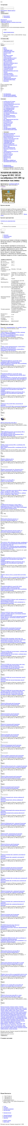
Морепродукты (7, 77)
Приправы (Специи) (8, 74)
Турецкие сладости (8, 69)
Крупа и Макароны (9, 115)
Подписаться (4, 1035)
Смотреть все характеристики (8, 221)
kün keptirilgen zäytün (20, 1026)
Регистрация (4, 10)
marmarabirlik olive (19, 1018)
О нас (4, 1106)
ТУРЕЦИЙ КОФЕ (8, 109)
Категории (6, 132)
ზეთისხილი (12, 1022)
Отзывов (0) (6, 237)
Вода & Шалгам (7, 120)
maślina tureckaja (4, 1028)
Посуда (5, 49)
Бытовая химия (7, 52)
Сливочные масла (7, 61)
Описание (5, 235)
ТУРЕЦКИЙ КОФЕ (8, 68)
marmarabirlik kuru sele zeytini (8, 1018)
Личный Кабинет (7, 1115)
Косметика (6, 81)
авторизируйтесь (11, 327)
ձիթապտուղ (4, 1023)
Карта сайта (6, 1121)
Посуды (5, 127)
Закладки (5, 1117)
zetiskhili (6, 1022)
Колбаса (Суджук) (7, 123)
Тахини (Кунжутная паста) (10, 66)
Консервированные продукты (10, 70)
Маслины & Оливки (9, 101)
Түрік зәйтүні (12, 1023)
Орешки (5, 72)
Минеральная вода (8, 64)
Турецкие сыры (8, 121)
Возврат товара (7, 1120)
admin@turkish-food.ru (8, 32)
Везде (4, 47)
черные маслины (13, 1028)
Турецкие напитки (8, 73)
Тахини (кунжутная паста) (10, 106)
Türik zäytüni (19, 1023)
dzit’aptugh (17, 1022)
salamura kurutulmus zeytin (12, 1019)
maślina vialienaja (13, 1027)
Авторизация (6, 17)
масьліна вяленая (5, 1027)
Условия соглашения (8, 1108)
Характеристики (7, 236)
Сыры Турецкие (7, 56)
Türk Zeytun (13, 1024)
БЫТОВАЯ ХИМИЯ (9, 95)
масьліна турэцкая (22, 1027)
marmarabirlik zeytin (21, 1017)
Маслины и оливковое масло (10, 63)
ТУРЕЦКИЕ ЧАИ (7, 50)
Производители (7, 1112)
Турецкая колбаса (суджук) (10, 58)
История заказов (7, 1116)
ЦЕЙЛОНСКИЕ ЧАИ (8, 51)
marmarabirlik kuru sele (11, 1017)
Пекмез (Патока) (7, 65)
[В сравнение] (2, 231)
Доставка (5, 1107)
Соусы (5, 118)
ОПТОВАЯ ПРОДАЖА (9, 79)
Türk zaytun (7, 1024)
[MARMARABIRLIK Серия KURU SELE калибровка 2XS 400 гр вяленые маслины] (9, 203)
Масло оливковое (7, 60)
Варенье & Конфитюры (10, 113)
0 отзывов (3, 186)
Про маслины (6, 1110)
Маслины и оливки (8, 55)
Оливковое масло (8, 102)
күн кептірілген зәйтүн (9, 1026)
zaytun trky (19, 1024)
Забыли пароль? (11, 10)
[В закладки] (1, 231)
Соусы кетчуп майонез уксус (10, 75)
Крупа (5, 54)
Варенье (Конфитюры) (9, 59)
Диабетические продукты (9, 78)
